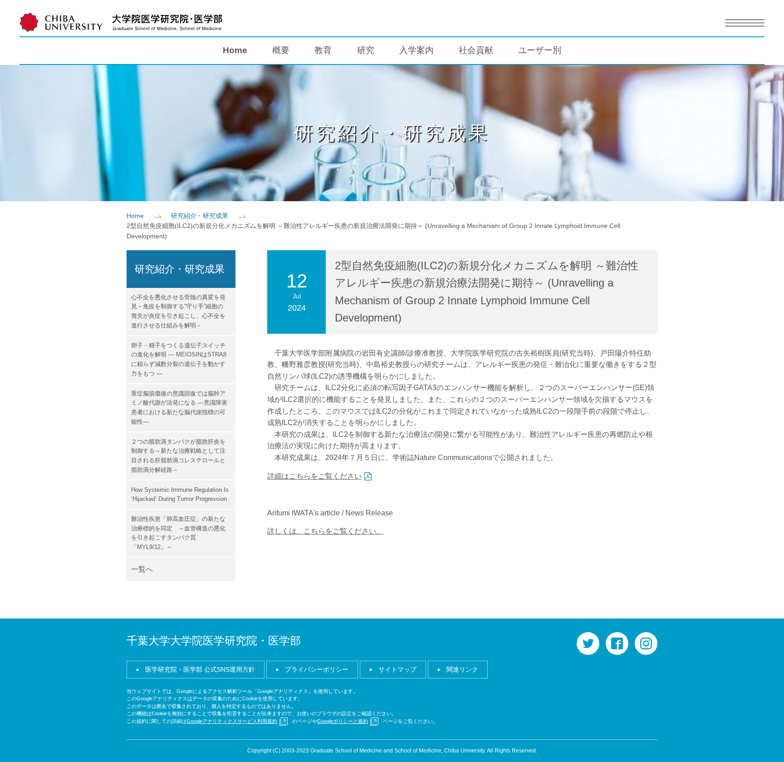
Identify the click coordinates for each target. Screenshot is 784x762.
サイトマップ (397, 669)
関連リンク (462, 669)
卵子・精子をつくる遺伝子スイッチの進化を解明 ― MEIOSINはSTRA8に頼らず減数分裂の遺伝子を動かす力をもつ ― (178, 359)
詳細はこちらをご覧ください (314, 476)
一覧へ (142, 569)
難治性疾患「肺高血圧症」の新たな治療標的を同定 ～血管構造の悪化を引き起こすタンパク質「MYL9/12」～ (178, 532)
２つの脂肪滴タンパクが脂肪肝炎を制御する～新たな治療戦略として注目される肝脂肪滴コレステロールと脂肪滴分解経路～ (178, 455)
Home (235, 50)
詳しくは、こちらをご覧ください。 (325, 531)
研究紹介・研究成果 (199, 215)
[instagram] (646, 643)
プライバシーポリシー (316, 669)
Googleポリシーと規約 (342, 721)
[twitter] (588, 643)
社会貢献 (476, 50)
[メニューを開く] (744, 23)
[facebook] (617, 643)
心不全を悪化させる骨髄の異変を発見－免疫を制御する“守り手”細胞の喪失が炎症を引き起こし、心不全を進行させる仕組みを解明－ (178, 311)
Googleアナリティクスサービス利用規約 (231, 721)
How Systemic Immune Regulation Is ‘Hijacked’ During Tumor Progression (180, 494)
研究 (365, 50)
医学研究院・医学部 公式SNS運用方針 (200, 669)
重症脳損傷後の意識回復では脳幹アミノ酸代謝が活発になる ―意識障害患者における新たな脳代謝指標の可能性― (179, 407)
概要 (280, 50)
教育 (323, 50)
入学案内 (416, 50)
